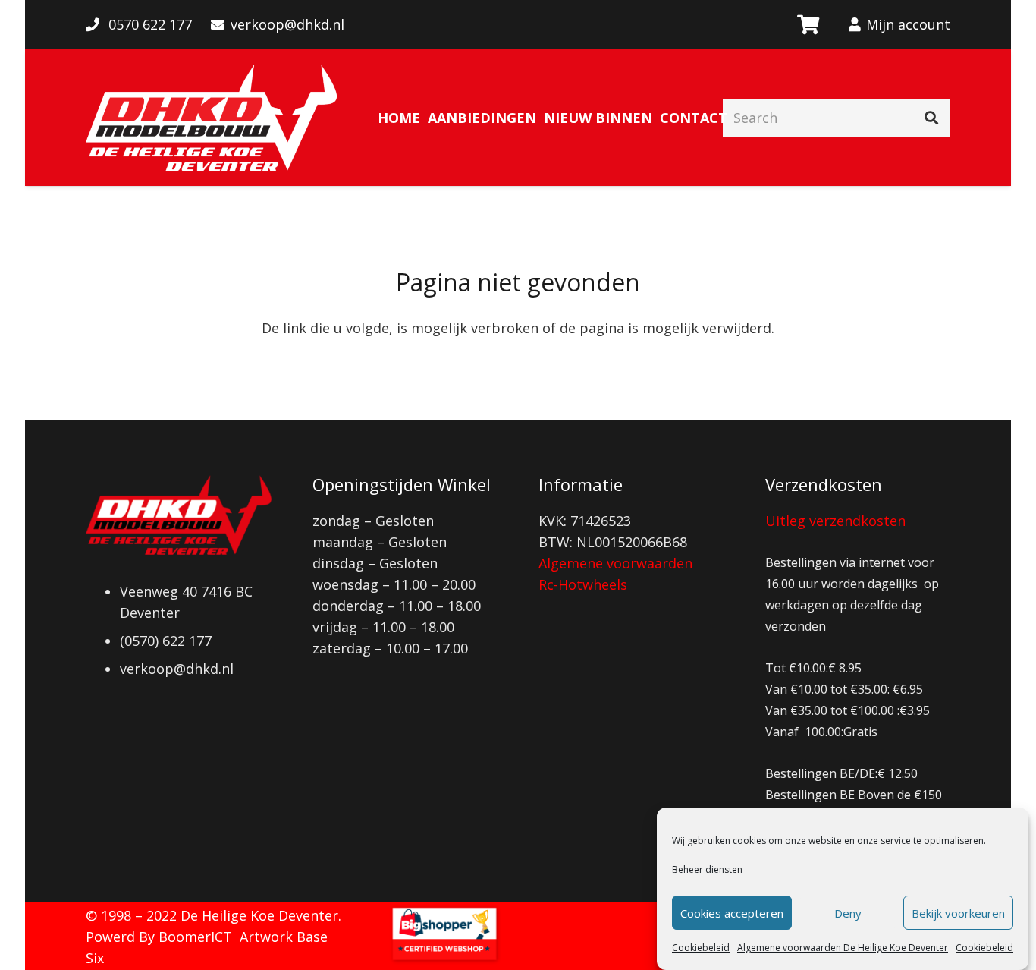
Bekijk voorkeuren (958, 913)
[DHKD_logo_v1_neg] (211, 118)
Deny (848, 913)
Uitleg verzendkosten (835, 521)
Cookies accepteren (731, 913)
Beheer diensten (707, 869)
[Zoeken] (931, 118)
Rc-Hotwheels (582, 584)
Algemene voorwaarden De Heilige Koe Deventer (842, 947)
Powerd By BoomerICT (159, 936)
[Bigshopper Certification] (444, 959)
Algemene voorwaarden (615, 563)
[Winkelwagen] (807, 24)
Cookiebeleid (701, 947)
